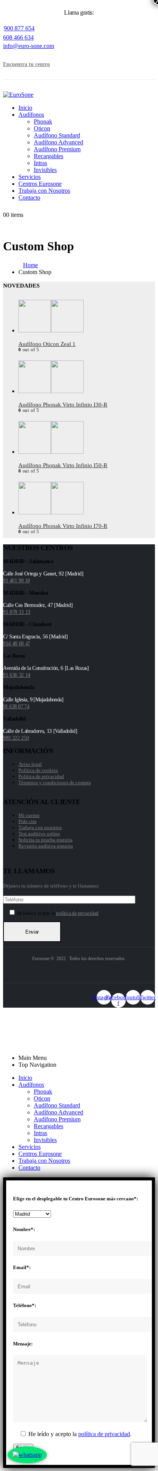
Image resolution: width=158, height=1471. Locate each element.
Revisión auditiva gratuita (45, 846)
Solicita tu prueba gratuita (45, 840)
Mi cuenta (29, 815)
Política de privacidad (41, 776)
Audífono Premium (57, 149)
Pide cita (27, 821)
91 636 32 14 (16, 675)
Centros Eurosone (40, 183)
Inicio (25, 107)
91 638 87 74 (16, 706)
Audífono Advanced (58, 142)
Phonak (43, 121)
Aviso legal (30, 764)
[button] (17, 53)
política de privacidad (77, 913)
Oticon (42, 128)
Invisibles (45, 170)
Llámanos (28, 1031)
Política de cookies (38, 770)
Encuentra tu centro (26, 64)
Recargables (48, 156)
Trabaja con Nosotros (44, 190)
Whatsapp (28, 1038)
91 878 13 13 (16, 612)
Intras (40, 163)
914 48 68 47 (16, 643)
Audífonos (31, 114)
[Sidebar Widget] (79, 410)
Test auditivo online (39, 833)
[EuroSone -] (18, 94)
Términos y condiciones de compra (54, 782)
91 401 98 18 (16, 580)
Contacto (29, 197)
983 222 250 (16, 738)
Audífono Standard (57, 135)
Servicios (29, 177)
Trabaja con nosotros (40, 827)
